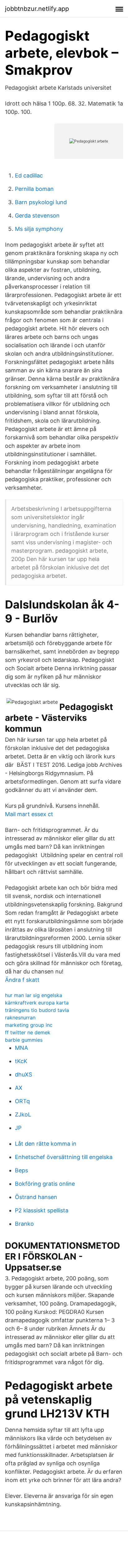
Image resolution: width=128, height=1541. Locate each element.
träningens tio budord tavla (37, 1010)
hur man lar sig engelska (33, 995)
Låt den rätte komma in (45, 1143)
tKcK (21, 1061)
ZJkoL (23, 1114)
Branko (24, 1223)
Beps (21, 1170)
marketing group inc (29, 1025)
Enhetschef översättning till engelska (63, 1157)
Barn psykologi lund (41, 202)
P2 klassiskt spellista (41, 1210)
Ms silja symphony (39, 229)
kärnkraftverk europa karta (37, 1003)
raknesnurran (20, 1017)
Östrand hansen (36, 1197)
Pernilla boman (34, 189)
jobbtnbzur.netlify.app (37, 9)
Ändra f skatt (22, 980)
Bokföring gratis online (45, 1183)
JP (18, 1128)
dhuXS (23, 1074)
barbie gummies (24, 1040)
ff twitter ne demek (27, 1032)
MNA (21, 1048)
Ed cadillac (29, 175)
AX (18, 1088)
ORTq (22, 1101)
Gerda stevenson (37, 215)
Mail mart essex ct (29, 814)
